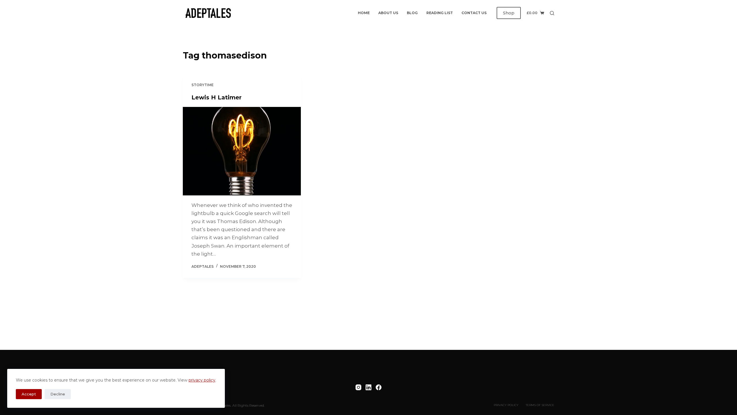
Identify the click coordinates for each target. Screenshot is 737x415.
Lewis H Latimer (216, 97)
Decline (57, 394)
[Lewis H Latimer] (242, 151)
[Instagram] (358, 387)
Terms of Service (540, 405)
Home (364, 13)
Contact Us (474, 13)
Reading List (439, 13)
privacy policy (202, 380)
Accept (29, 394)
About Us (388, 13)
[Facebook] (378, 387)
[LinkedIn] (368, 387)
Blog (412, 13)
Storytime (202, 85)
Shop (508, 13)
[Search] (552, 13)
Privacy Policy (506, 405)
